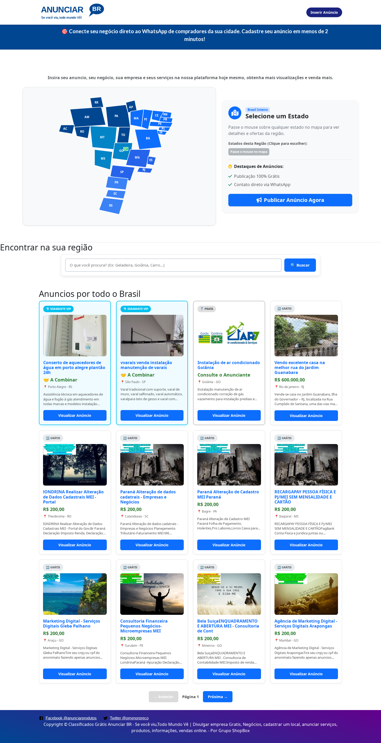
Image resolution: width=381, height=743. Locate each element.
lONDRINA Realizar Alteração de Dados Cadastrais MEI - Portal (73, 497)
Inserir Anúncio (324, 12)
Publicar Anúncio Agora (294, 199)
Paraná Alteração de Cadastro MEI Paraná (228, 494)
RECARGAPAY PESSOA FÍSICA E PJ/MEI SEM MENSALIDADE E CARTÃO (305, 497)
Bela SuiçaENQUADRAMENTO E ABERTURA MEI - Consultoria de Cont (228, 626)
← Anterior (163, 696)
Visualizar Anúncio (74, 415)
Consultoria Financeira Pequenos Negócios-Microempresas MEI (144, 626)
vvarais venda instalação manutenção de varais (146, 365)
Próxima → (218, 696)
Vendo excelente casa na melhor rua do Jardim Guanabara (299, 367)
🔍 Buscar (300, 265)
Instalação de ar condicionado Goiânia (228, 365)
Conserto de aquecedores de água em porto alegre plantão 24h (74, 367)
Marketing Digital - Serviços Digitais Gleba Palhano (71, 623)
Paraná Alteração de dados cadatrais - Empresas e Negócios (148, 497)
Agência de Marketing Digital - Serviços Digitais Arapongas (305, 623)
